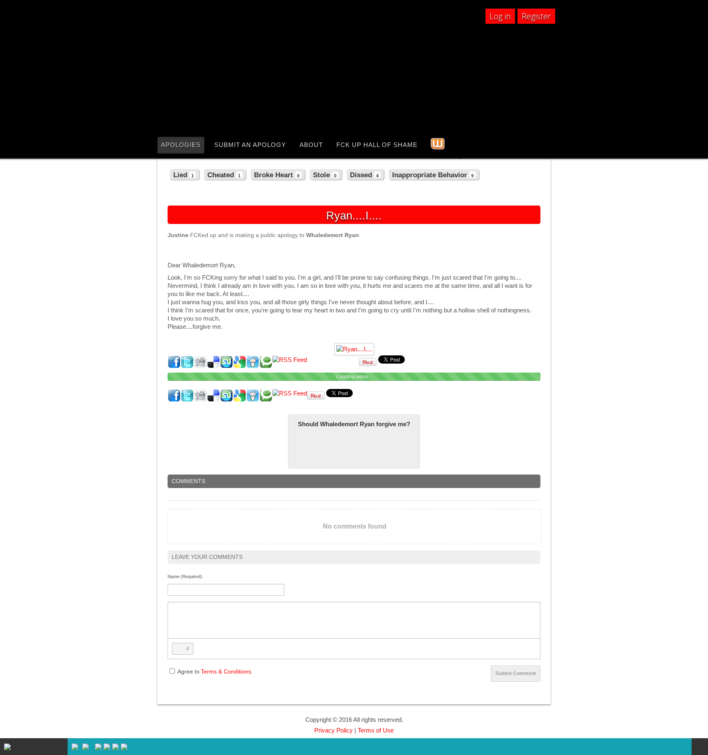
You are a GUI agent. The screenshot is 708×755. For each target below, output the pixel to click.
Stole (324, 175)
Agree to (188, 671)
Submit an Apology (250, 144)
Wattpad (440, 155)
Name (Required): (185, 576)
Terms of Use (376, 730)
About (311, 144)
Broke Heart (277, 175)
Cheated (224, 175)
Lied (183, 175)
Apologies (181, 144)
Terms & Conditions (226, 671)
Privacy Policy (333, 730)
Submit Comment (515, 673)
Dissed (364, 175)
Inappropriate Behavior (433, 175)
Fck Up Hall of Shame (377, 144)
